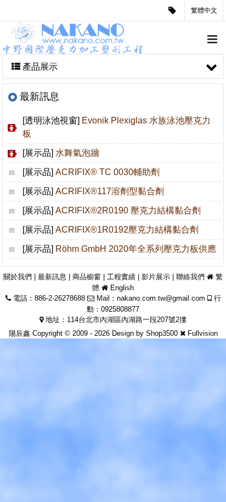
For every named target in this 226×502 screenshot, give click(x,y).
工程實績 (121, 277)
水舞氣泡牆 (77, 152)
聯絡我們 (190, 277)
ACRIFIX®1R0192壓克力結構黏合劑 (127, 229)
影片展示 (156, 277)
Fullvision (203, 333)
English (122, 288)
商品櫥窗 (86, 277)
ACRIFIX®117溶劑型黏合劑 (109, 191)
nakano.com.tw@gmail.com (161, 298)
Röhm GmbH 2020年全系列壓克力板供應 (135, 248)
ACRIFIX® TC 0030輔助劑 (107, 172)
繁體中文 (204, 10)
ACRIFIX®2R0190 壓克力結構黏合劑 (128, 210)
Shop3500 (162, 333)
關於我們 (17, 277)
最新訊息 (52, 277)
